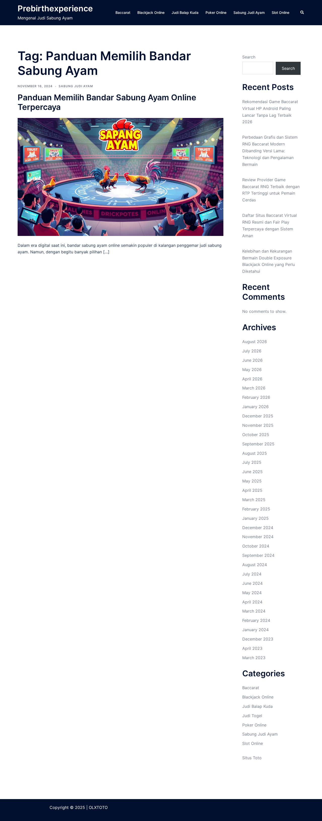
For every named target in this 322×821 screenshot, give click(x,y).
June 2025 (252, 471)
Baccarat (122, 12)
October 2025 (255, 434)
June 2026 (252, 360)
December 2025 (257, 415)
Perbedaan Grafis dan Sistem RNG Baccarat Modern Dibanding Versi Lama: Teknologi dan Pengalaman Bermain (270, 151)
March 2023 (253, 657)
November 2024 (257, 536)
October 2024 (255, 546)
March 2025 (253, 499)
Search (248, 56)
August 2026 (254, 341)
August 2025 (254, 453)
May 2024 (252, 592)
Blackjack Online (151, 12)
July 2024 (251, 573)
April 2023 (252, 648)
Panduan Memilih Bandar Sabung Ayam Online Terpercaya (107, 102)
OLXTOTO (98, 807)
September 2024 (258, 555)
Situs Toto (252, 757)
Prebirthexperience (55, 8)
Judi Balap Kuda (185, 12)
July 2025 (251, 462)
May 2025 (252, 480)
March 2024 (253, 611)
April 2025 (252, 490)
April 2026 (252, 378)
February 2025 (256, 508)
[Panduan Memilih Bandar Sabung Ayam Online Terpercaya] (120, 176)
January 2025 (255, 518)
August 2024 (254, 564)
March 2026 (253, 387)
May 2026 (252, 369)
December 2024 (257, 527)
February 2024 (256, 620)
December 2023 (257, 639)
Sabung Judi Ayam (249, 12)
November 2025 (257, 425)
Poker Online (216, 12)
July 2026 (251, 350)
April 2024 (252, 601)
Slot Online (280, 12)
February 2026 (256, 397)
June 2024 (252, 583)
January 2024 (255, 629)
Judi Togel (252, 715)
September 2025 (258, 443)
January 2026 (255, 406)
